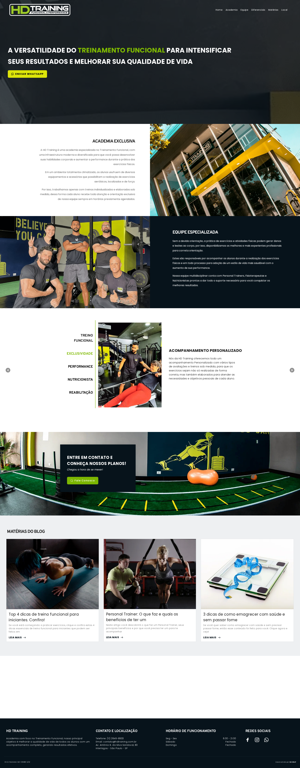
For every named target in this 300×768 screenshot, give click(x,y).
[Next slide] (292, 370)
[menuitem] (219, 10)
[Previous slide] (8, 370)
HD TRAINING (17, 731)
